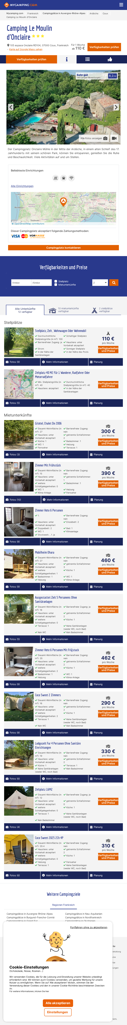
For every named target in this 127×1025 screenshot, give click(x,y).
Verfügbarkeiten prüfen (104, 47)
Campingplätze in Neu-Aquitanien (83, 913)
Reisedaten (18, 276)
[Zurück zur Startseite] (20, 5)
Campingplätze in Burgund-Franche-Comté (30, 917)
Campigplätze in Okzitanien (80, 920)
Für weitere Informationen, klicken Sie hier (29, 991)
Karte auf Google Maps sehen (25, 49)
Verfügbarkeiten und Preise (108, 349)
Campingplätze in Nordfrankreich (83, 917)
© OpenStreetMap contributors (28, 223)
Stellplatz (63, 281)
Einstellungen (58, 1012)
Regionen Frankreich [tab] (63, 904)
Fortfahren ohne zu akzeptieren (88, 927)
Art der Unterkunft (67, 276)
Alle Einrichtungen (22, 186)
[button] (63, 202)
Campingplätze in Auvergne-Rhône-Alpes (30, 913)
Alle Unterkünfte (25, 310)
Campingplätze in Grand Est (22, 920)
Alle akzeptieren (58, 1003)
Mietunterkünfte (67, 284)
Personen (98, 276)
